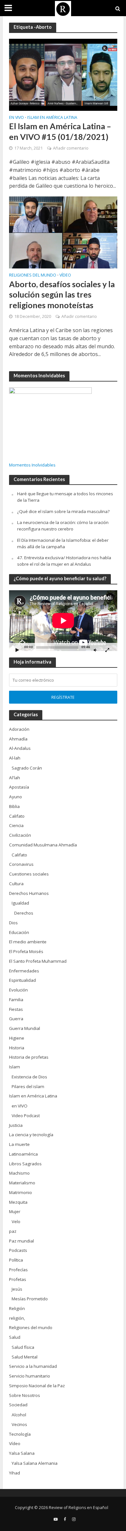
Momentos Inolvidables (32, 465)
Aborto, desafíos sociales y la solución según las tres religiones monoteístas (62, 294)
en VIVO (16, 118)
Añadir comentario (71, 148)
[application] (63, 620)
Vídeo (65, 275)
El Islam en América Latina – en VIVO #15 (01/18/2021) (60, 131)
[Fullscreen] (107, 650)
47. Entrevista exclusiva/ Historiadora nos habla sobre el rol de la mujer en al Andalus (64, 561)
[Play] (17, 650)
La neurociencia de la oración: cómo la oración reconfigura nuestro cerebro (63, 525)
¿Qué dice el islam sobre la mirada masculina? (63, 511)
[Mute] (95, 650)
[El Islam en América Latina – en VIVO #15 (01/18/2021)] (63, 74)
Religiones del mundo (32, 275)
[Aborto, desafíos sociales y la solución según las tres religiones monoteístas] (63, 232)
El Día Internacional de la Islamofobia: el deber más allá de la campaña (63, 543)
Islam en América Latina (52, 118)
